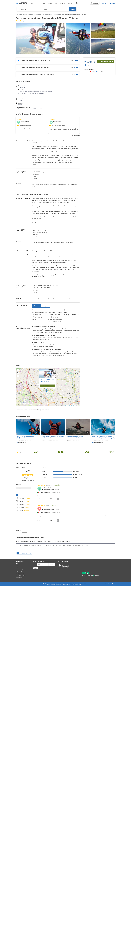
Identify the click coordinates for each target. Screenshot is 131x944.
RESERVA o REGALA (106, 61)
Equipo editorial (19, 571)
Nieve (43, 3)
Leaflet (66, 405)
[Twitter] (112, 584)
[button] (112, 438)
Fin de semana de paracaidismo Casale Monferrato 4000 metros (53, 437)
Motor (70, 3)
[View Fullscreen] (18, 376)
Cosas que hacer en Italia (21, 409)
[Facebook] (108, 584)
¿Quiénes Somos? (19, 563)
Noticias (17, 565)
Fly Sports (24, 532)
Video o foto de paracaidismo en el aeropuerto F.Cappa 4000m (102, 437)
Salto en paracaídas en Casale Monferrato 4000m (25, 437)
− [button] (17, 373)
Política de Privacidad (20, 575)
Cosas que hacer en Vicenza (48, 409)
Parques (62, 3)
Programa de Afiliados (20, 569)
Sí (57, 498)
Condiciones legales (20, 573)
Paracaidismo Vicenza (25, 553)
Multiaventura (52, 3)
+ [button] (17, 370)
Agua (31, 3)
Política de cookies (20, 577)
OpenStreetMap (72, 405)
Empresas (104, 3)
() (26, 21)
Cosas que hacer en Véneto (34, 409)
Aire (37, 3)
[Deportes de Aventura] (22, 3)
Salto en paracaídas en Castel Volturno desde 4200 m (75, 437)
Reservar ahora (47, 386)
